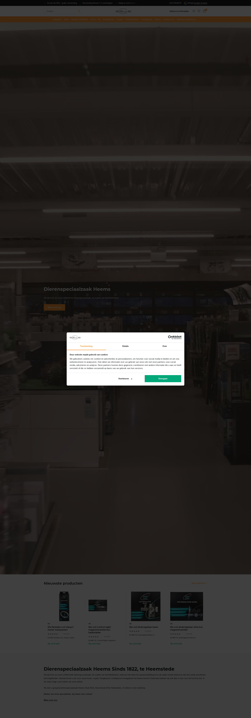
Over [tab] (164, 346)
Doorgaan (162, 378)
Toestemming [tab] (86, 346)
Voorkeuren (123, 378)
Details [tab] (125, 346)
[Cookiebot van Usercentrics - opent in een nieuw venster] (170, 337)
